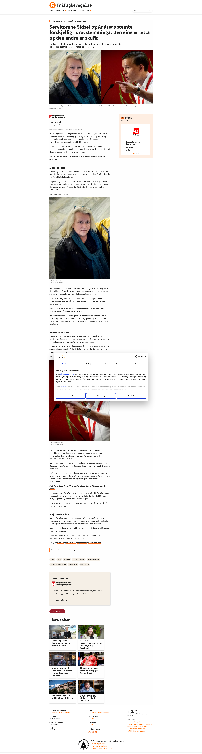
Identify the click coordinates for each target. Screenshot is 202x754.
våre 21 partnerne (67, 374)
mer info (64, 387)
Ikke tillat (71, 396)
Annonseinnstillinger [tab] (113, 364)
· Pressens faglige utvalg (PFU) (102, 748)
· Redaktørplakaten (98, 744)
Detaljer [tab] (89, 364)
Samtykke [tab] (65, 364)
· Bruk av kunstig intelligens (137, 726)
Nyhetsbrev (72, 10)
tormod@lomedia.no (56, 125)
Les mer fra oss (61, 600)
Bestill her (92, 725)
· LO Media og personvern (136, 731)
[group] (135, 139)
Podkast (82, 10)
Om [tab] (136, 364)
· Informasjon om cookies (136, 729)
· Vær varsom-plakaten (99, 746)
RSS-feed (91, 718)
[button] (147, 139)
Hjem (51, 10)
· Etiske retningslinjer (135, 722)
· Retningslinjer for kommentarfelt (140, 724)
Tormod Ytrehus (56, 122)
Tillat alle (131, 396)
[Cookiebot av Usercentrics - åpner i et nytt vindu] (137, 357)
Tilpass (99, 396)
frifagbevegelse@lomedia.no (59, 712)
